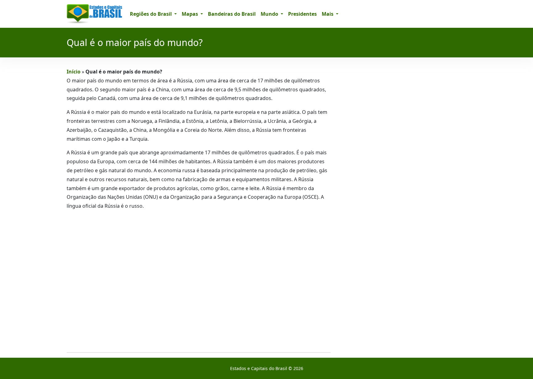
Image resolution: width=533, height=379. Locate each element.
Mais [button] (328, 13)
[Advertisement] (199, 281)
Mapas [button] (190, 13)
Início (74, 71)
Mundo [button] (270, 13)
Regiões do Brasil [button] (151, 13)
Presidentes (302, 13)
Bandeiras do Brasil (232, 13)
